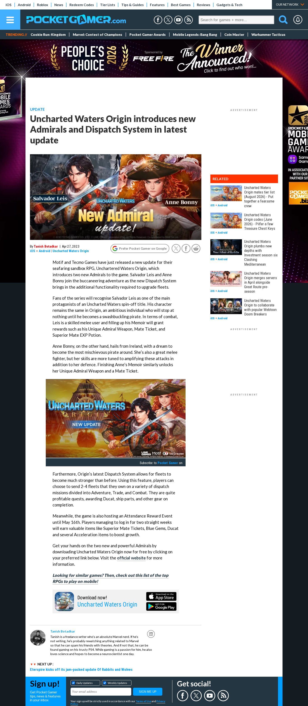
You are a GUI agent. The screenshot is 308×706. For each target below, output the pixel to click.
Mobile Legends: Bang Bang (195, 34)
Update (37, 109)
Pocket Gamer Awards (147, 34)
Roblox (42, 5)
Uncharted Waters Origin (71, 251)
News (58, 5)
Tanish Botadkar (46, 246)
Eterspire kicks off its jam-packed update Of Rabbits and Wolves (81, 669)
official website (131, 557)
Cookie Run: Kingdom (48, 34)
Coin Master (234, 34)
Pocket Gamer (168, 463)
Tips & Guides (132, 5)
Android (24, 5)
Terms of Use (143, 701)
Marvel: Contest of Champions (97, 34)
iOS (8, 5)
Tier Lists (107, 5)
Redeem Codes (81, 5)
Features (157, 5)
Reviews (203, 5)
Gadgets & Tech (229, 5)
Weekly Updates (117, 682)
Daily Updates (84, 682)
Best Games (181, 5)
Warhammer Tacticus (268, 34)
